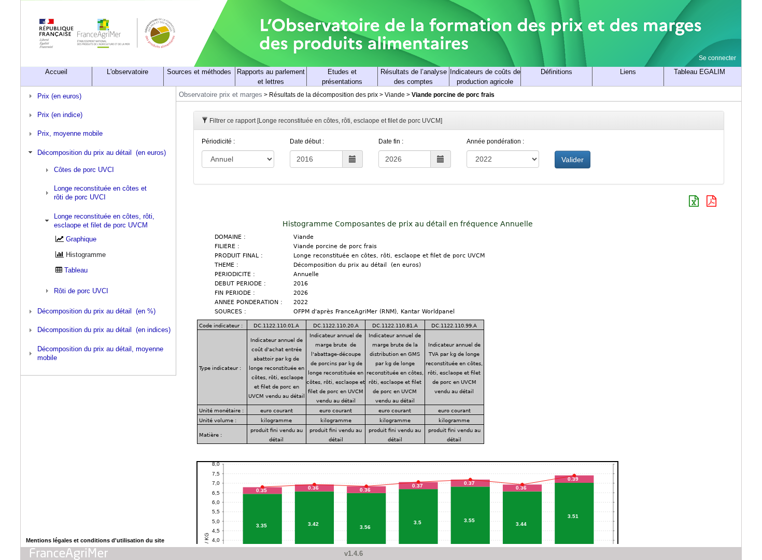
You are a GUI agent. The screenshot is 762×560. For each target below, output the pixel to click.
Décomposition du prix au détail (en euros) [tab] (101, 152)
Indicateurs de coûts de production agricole (485, 76)
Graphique (81, 239)
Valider (572, 159)
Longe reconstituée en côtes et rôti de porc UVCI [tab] (100, 192)
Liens (628, 72)
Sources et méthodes (199, 72)
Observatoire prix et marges (220, 94)
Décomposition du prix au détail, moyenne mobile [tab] (100, 353)
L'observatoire (127, 72)
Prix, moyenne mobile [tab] (70, 133)
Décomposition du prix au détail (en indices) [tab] (104, 330)
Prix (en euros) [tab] (59, 96)
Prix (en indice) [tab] (59, 115)
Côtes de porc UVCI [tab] (84, 170)
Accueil (56, 72)
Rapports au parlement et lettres (271, 76)
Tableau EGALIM (699, 72)
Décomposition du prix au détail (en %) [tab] (96, 311)
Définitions (556, 72)
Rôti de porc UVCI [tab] (81, 291)
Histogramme (86, 255)
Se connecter (717, 58)
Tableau (76, 270)
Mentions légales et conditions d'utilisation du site (95, 540)
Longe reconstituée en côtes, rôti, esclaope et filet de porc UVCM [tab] (104, 220)
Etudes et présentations (342, 76)
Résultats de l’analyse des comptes (413, 76)
